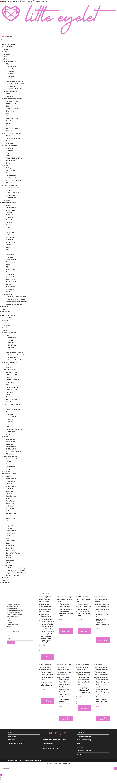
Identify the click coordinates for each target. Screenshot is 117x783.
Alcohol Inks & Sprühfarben (14, 158)
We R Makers (10, 289)
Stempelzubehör (11, 198)
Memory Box (10, 245)
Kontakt (79, 754)
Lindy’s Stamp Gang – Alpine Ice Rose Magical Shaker (66, 613)
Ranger (8, 264)
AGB (78, 743)
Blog (3, 309)
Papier (6, 165)
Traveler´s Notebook (14, 89)
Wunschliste (6, 311)
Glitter (8, 155)
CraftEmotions (11, 215)
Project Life (12, 86)
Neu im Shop (8, 46)
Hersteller (7, 205)
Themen (9, 626)
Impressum (80, 747)
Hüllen (10, 79)
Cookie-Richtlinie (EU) (84, 750)
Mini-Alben (11, 76)
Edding (8, 227)
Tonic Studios (10, 287)
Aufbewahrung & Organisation (15, 610)
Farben (8, 153)
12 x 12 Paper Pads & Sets (14, 180)
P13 (7, 252)
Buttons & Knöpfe (11, 103)
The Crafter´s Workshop (13, 282)
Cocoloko (9, 212)
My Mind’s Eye (10, 247)
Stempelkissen (10, 160)
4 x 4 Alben (11, 69)
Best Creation (10, 210)
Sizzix (8, 272)
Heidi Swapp (10, 235)
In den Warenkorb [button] (47, 657)
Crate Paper (9, 217)
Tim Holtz (9, 284)
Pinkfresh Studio (11, 259)
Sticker (8, 126)
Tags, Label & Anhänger (13, 128)
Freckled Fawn (10, 232)
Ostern (6, 49)
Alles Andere (10, 183)
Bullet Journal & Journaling (14, 81)
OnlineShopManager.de (35, 760)
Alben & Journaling (10, 61)
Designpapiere (10, 168)
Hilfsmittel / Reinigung (13, 138)
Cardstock (9, 173)
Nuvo (7, 249)
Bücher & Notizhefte (10, 91)
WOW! (8, 292)
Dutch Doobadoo (11, 225)
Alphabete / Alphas (12, 101)
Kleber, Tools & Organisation (13, 133)
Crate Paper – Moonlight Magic (16, 297)
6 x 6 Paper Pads (11, 175)
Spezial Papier (10, 170)
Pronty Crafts (10, 262)
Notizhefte (9, 96)
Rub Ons (8, 123)
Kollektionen (8, 294)
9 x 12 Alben (12, 74)
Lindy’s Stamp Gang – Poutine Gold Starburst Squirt (84, 613)
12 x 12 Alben (12, 66)
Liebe (5, 51)
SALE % (6, 56)
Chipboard (9, 106)
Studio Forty (10, 274)
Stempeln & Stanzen (10, 185)
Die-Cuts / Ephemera (12, 108)
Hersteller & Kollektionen (9, 202)
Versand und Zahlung (15, 743)
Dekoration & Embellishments (13, 98)
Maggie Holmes (11, 242)
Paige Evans (10, 254)
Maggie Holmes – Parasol (14, 304)
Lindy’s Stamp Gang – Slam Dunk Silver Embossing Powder (65, 701)
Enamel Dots (10, 111)
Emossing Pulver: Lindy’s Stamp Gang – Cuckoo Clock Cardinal (102, 701)
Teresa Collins (10, 279)
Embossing (9, 148)
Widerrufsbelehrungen (84, 736)
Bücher (8, 93)
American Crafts (11, 207)
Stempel (8, 190)
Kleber (8, 136)
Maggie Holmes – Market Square (16, 301)
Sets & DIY (7, 54)
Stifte (8, 163)
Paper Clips (9, 121)
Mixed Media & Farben (11, 146)
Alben (8, 64)
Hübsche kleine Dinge (12, 116)
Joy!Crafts (9, 240)
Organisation (10, 143)
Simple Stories (10, 269)
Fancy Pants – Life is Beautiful (15, 299)
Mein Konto (12, 736)
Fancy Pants (10, 230)
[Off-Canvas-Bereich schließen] (1, 775)
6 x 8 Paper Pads (11, 178)
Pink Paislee (9, 257)
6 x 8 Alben (11, 71)
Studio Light (10, 277)
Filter (11, 642)
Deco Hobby (10, 220)
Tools (8, 141)
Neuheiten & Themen (8, 44)
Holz (7, 113)
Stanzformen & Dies (12, 188)
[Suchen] (115, 768)
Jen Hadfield (10, 237)
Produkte (4, 59)
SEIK (7, 267)
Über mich (5, 306)
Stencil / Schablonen (12, 193)
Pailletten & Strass (12, 118)
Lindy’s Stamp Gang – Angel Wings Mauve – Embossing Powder (47, 683)
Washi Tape (9, 131)
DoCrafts (9, 222)
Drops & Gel (9, 150)
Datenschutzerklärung (84, 740)
